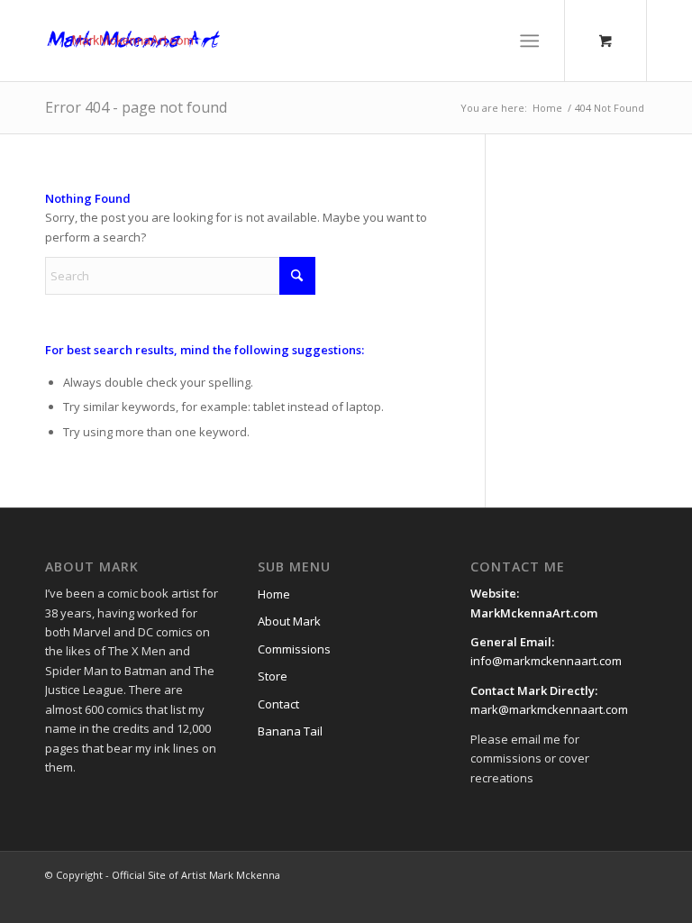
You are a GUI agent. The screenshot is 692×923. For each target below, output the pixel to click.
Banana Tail (290, 731)
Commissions (294, 649)
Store (272, 676)
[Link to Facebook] (525, 874)
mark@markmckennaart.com (549, 709)
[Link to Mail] (606, 874)
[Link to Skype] (633, 874)
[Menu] (530, 40)
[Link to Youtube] (579, 874)
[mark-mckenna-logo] (133, 40)
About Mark (289, 621)
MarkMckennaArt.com (535, 613)
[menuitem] (534, 40)
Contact (278, 704)
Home (274, 594)
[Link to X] (552, 874)
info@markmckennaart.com (546, 661)
